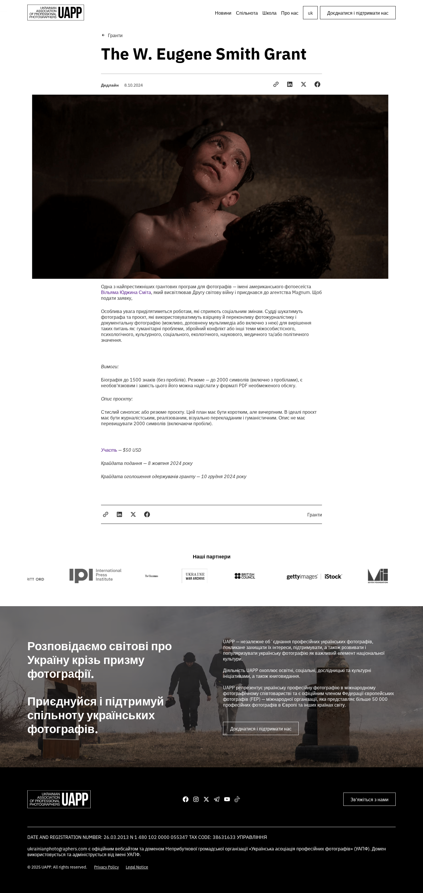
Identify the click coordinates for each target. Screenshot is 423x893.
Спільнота (247, 12)
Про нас (289, 12)
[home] (55, 12)
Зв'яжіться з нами (369, 799)
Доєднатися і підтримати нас (357, 12)
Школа (269, 12)
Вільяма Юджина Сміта (126, 292)
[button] (247, 12)
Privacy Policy (106, 867)
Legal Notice (137, 867)
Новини (223, 12)
